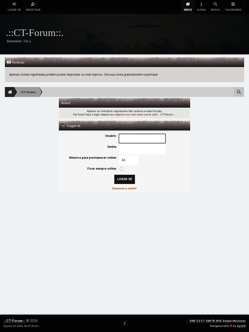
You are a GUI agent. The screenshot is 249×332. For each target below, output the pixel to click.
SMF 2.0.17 (197, 321)
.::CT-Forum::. (14, 321)
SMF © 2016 (213, 321)
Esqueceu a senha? (124, 188)
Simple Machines (234, 321)
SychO (241, 326)
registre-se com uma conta (132, 114)
